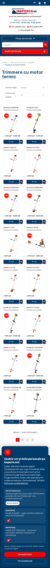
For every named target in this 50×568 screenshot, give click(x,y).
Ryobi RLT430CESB (34, 348)
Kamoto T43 (8, 227)
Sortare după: (11, 88)
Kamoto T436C (33, 307)
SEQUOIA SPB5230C (35, 188)
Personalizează (25, 561)
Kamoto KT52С (33, 268)
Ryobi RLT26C (32, 108)
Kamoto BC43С (9, 148)
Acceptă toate (25, 554)
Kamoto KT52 (9, 268)
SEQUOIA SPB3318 (10, 108)
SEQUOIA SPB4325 (11, 188)
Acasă (4, 62)
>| (32, 440)
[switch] (8, 520)
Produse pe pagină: (10, 95)
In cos (11, 142)
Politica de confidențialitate (16, 483)
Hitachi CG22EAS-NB (12, 387)
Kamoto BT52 (32, 227)
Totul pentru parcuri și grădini (22, 62)
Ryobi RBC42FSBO (34, 387)
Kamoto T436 (9, 348)
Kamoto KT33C (33, 148)
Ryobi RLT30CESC (10, 307)
